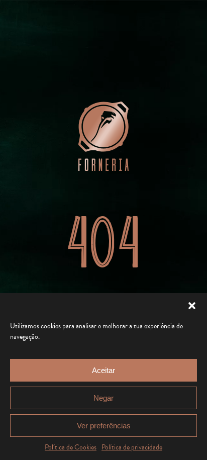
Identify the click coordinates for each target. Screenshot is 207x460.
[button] (192, 306)
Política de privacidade (131, 447)
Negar (103, 398)
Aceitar (103, 370)
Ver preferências (104, 425)
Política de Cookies (70, 447)
